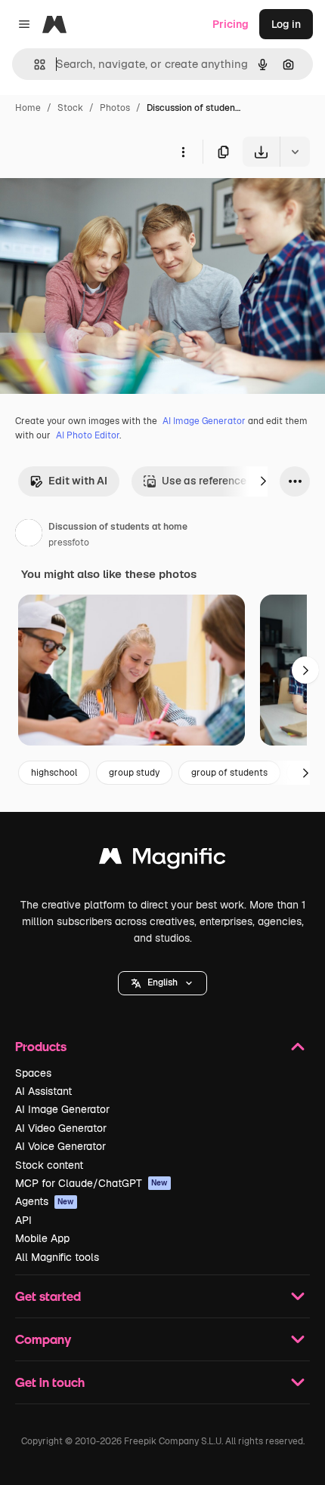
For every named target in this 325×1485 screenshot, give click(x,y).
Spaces (33, 1073)
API (23, 1220)
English (162, 982)
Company (43, 1339)
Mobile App (42, 1238)
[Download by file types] (295, 152)
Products (41, 1046)
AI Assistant (43, 1091)
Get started (48, 1296)
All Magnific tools (57, 1257)
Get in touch (50, 1382)
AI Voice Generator (60, 1146)
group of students (229, 773)
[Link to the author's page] (28, 535)
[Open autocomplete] (33, 64)
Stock (70, 108)
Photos (115, 108)
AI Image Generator (204, 421)
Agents (44, 1201)
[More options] (183, 152)
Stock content (49, 1165)
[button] (162, 983)
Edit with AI (77, 480)
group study (134, 773)
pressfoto (68, 543)
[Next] (263, 481)
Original (97, 202)
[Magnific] (162, 860)
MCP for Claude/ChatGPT (91, 1183)
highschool (54, 773)
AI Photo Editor (87, 435)
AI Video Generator (61, 1128)
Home (28, 108)
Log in (286, 24)
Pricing (230, 24)
